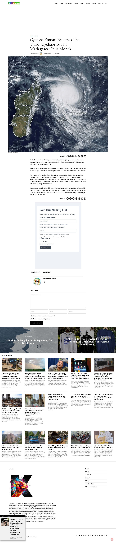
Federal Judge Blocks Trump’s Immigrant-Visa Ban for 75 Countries (58, 447)
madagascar (47, 272)
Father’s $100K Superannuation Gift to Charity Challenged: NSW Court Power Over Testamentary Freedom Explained (35, 412)
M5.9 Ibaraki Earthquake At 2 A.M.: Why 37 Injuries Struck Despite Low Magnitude (11, 410)
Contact (87, 478)
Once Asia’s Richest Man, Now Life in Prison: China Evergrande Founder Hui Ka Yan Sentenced (103, 397)
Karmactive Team (47, 53)
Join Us (87, 472)
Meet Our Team (89, 484)
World (36, 36)
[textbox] (32, 512)
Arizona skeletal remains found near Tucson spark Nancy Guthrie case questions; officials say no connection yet (35, 375)
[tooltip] (67, 156)
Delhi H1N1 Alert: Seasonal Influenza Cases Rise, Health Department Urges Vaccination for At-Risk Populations (58, 375)
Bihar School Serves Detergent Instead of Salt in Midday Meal (81, 446)
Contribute (88, 475)
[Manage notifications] (112, 539)
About (87, 469)
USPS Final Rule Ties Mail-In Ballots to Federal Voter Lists (103, 446)
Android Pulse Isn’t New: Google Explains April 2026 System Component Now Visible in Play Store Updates (80, 376)
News (31, 36)
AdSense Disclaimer (91, 487)
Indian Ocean (35, 272)
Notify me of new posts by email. (40, 319)
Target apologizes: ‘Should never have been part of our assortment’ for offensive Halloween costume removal (11, 375)
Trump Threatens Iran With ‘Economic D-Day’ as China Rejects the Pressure (34, 447)
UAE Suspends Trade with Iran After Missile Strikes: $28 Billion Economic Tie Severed (81, 396)
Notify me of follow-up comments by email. (43, 316)
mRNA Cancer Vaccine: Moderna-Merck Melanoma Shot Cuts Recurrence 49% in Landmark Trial (57, 397)
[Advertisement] (58, 19)
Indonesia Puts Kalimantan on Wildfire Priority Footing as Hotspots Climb (11, 447)
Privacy (87, 481)
